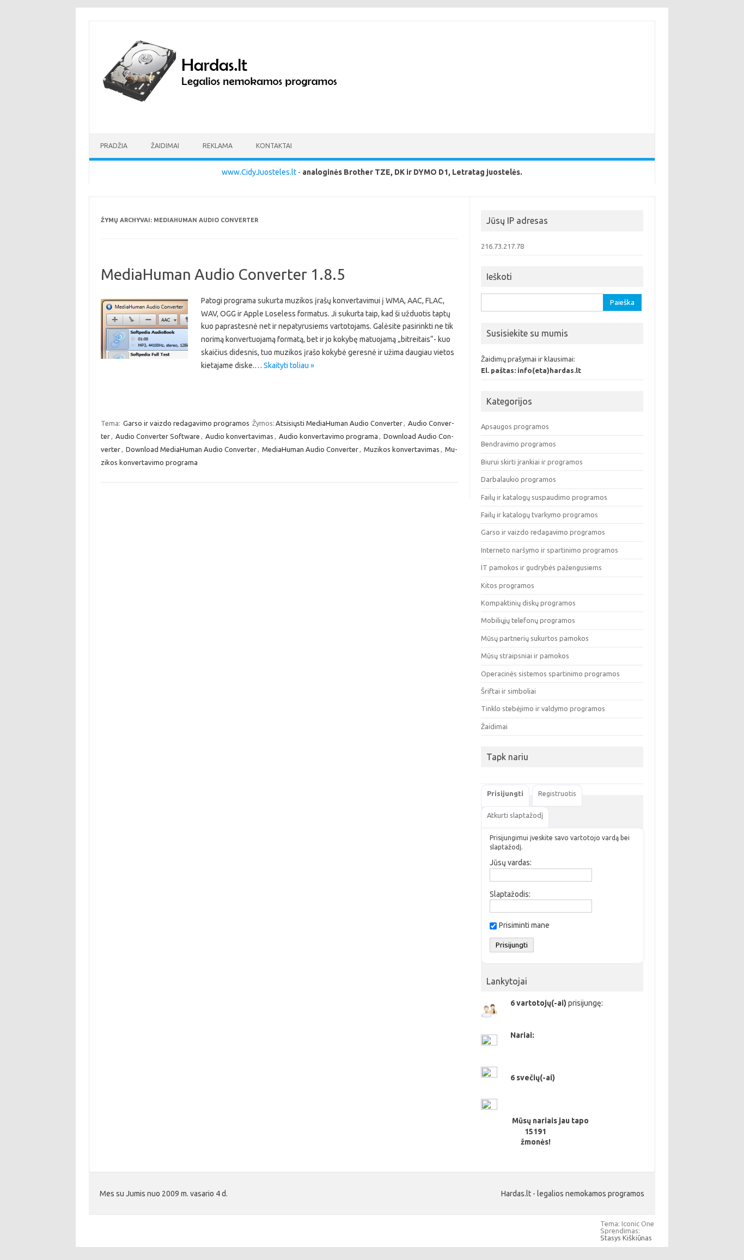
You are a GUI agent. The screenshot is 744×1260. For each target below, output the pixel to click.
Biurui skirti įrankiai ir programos (532, 462)
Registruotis (557, 793)
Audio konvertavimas (239, 436)
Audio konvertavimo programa (328, 436)
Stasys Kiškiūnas (626, 1237)
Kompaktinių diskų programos (528, 603)
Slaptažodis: (510, 894)
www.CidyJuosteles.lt (259, 172)
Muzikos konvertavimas (402, 449)
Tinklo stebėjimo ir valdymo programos (543, 708)
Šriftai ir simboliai (508, 691)
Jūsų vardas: (511, 862)
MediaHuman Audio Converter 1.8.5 (223, 274)
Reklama (218, 145)
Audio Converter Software (157, 436)
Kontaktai (274, 145)
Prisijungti (505, 793)
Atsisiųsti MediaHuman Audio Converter (339, 423)
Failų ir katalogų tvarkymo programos (539, 514)
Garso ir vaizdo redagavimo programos (186, 423)
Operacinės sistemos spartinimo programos (550, 673)
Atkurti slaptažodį (515, 815)
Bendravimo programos (518, 444)
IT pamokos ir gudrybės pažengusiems (541, 567)
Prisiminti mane (524, 925)
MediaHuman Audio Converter (310, 449)
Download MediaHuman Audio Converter (191, 449)
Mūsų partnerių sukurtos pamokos (535, 638)
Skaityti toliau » (289, 365)
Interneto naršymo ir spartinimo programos (549, 550)
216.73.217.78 (502, 246)
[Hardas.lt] (235, 115)
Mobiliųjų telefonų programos (528, 620)
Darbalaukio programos (518, 479)
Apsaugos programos (515, 426)
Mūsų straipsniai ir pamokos (525, 655)
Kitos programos (507, 585)
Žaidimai (165, 145)
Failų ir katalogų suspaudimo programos (544, 497)
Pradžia (113, 145)
